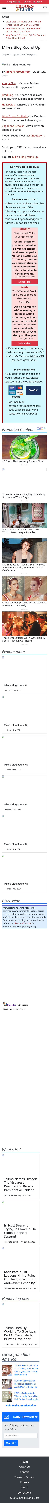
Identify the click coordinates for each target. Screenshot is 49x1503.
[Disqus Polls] (24, 964)
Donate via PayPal (33, 390)
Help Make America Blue (21, 1405)
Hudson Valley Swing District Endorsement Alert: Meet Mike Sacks (25, 1383)
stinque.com (36, 135)
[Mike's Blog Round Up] (24, 668)
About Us (24, 1467)
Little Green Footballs (15, 116)
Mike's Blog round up (25, 157)
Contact (24, 1472)
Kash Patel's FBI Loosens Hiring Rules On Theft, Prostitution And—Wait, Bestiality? (20, 1277)
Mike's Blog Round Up (21, 47)
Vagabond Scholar (13, 126)
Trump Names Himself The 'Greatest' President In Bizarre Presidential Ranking (20, 1184)
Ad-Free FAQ (37, 356)
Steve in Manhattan (17, 71)
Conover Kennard (12, 1288)
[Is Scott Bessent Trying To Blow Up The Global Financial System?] (20, 1211)
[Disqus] (24, 1032)
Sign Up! (11, 1443)
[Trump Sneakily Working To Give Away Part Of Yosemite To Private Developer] (20, 1313)
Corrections (25, 1492)
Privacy (24, 1482)
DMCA (24, 1487)
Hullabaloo (8, 104)
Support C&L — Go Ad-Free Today (24, 1)
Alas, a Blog (9, 83)
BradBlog (7, 95)
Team (24, 1461)
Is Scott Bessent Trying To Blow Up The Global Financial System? (20, 1231)
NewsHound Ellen (12, 1344)
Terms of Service (23, 923)
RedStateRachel (11, 1241)
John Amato (9, 1195)
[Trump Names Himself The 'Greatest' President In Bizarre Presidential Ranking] (20, 1164)
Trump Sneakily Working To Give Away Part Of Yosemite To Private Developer (20, 1333)
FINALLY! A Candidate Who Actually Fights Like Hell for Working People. (26, 1396)
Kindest (15, 397)
